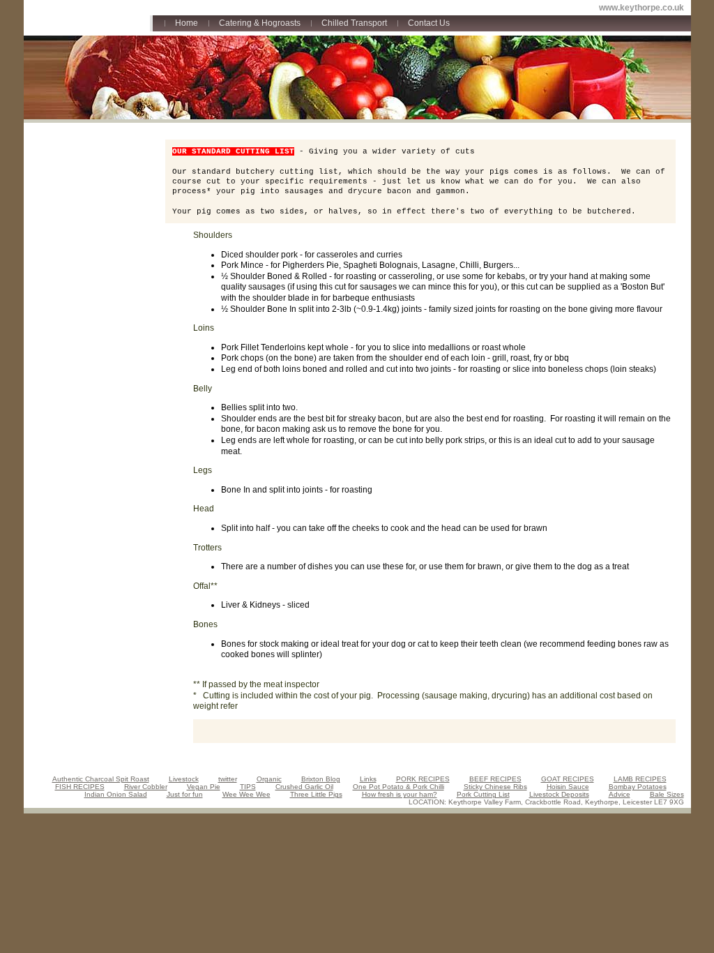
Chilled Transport (354, 23)
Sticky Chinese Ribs (495, 786)
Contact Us (429, 23)
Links (368, 779)
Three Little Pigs (316, 794)
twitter (227, 779)
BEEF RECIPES (495, 779)
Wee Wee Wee (246, 794)
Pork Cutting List (483, 794)
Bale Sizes (667, 794)
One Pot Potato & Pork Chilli (398, 786)
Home (186, 23)
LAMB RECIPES (640, 779)
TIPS (248, 786)
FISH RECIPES (80, 786)
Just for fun (185, 794)
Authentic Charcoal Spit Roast (100, 779)
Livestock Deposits (559, 794)
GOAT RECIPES (567, 779)
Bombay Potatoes (638, 786)
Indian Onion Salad (115, 794)
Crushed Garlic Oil (304, 786)
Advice (619, 794)
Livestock (184, 779)
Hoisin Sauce (568, 786)
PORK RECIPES (423, 779)
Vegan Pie (203, 786)
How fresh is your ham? (399, 794)
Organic (269, 779)
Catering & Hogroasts (260, 23)
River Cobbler (145, 786)
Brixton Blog (320, 779)
